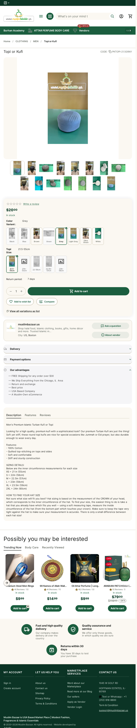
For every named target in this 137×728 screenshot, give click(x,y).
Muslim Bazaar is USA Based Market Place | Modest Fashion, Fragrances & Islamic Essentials (37, 719)
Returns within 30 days (72, 647)
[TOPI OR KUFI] (68, 108)
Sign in (7, 683)
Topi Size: (9, 251)
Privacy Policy (42, 698)
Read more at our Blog (79, 691)
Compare (49, 301)
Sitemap (39, 693)
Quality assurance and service (96, 627)
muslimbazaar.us (29, 324)
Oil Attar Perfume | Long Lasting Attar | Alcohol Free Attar (52, 585)
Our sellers (73, 696)
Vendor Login (74, 707)
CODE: (104, 51)
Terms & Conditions (46, 703)
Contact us (41, 688)
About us (40, 683)
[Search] (112, 16)
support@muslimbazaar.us (113, 710)
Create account (12, 688)
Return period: (14, 279)
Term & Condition (108, 705)
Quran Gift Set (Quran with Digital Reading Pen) (117, 585)
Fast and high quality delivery (49, 627)
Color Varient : (11, 222)
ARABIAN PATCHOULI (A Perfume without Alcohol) (84, 585)
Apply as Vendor (76, 701)
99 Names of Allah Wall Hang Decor (19, 585)
